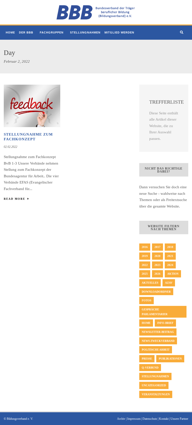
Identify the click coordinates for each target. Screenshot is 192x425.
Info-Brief (165, 322)
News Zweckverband (158, 340)
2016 (145, 246)
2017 (157, 246)
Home (10, 32)
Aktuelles (150, 282)
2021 (170, 255)
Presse (147, 358)
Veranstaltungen (156, 394)
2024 (170, 264)
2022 (145, 264)
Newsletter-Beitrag (158, 331)
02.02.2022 (10, 147)
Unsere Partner (179, 419)
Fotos (146, 300)
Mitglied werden (119, 32)
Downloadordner (156, 291)
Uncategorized (154, 385)
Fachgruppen (52, 32)
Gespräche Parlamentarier (155, 312)
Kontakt (163, 419)
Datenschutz (149, 419)
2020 (157, 255)
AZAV (168, 282)
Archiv (121, 419)
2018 (170, 246)
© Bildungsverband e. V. (18, 419)
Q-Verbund (150, 367)
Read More (14, 198)
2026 (157, 273)
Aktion (172, 273)
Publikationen (170, 358)
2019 (145, 255)
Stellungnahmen (85, 32)
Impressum (133, 419)
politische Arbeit (156, 349)
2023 (157, 264)
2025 (145, 273)
